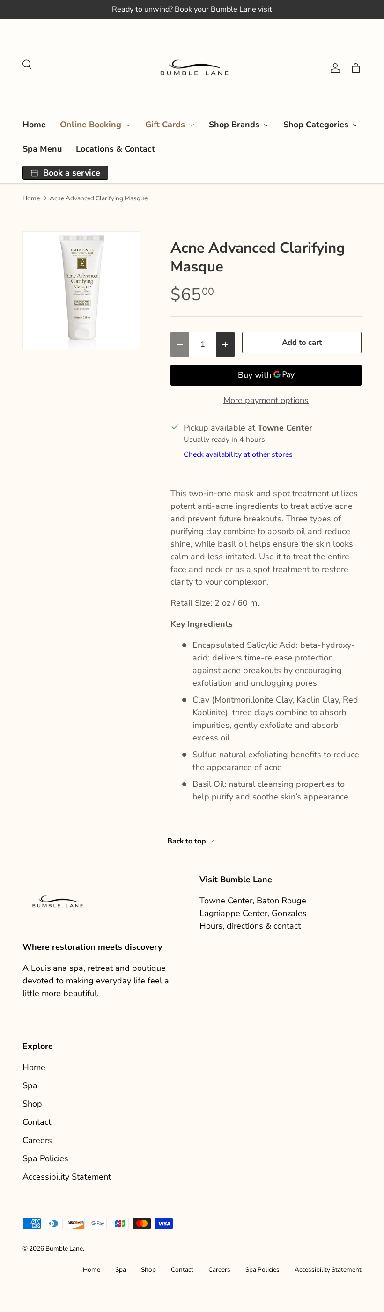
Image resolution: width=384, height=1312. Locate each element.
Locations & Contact (115, 148)
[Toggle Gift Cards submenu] (191, 125)
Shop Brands (234, 124)
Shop (32, 1103)
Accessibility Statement (66, 1176)
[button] (356, 68)
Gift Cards (165, 124)
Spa (29, 1085)
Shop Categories (315, 124)
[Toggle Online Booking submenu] (127, 125)
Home (34, 124)
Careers (37, 1140)
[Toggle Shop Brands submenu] (266, 125)
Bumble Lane (64, 1248)
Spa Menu (42, 148)
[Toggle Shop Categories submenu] (355, 125)
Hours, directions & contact (250, 925)
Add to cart (302, 342)
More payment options (266, 400)
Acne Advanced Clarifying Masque (99, 198)
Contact (36, 1122)
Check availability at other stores (238, 454)
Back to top (187, 841)
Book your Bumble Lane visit (223, 9)
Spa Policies (45, 1158)
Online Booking (90, 124)
